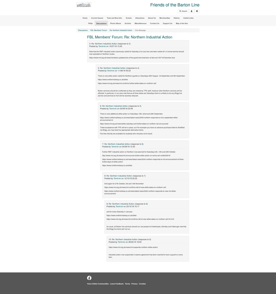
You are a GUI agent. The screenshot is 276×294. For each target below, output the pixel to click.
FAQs (90, 23)
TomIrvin (102, 46)
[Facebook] (89, 278)
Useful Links (188, 18)
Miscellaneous (140, 23)
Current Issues (97, 18)
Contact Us (154, 23)
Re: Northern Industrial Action (121, 30)
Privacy (134, 283)
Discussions (101, 23)
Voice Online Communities (98, 283)
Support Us (167, 23)
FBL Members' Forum (98, 30)
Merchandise (164, 18)
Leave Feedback (117, 283)
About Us (152, 18)
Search (184, 11)
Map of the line (182, 23)
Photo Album (115, 23)
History (177, 18)
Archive (128, 23)
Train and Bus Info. (114, 18)
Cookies (142, 283)
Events (129, 18)
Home (85, 18)
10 (110, 239)
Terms (127, 283)
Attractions (139, 18)
